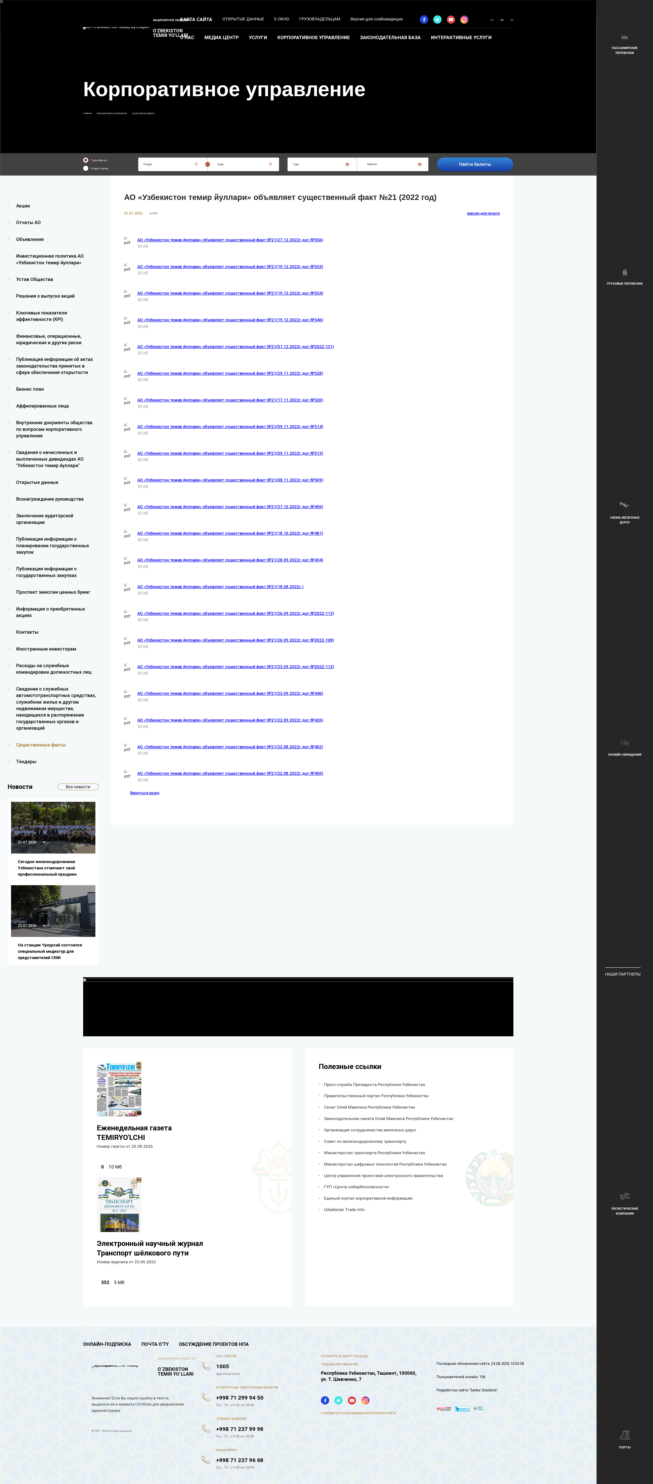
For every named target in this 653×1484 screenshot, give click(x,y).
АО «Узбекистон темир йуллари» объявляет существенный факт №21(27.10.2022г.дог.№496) (230, 506)
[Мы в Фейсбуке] (424, 19)
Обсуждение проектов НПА (214, 1344)
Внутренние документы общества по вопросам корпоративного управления (54, 429)
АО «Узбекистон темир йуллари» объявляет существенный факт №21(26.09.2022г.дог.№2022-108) (235, 640)
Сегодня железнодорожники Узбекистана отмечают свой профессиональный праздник (47, 868)
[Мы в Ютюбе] (451, 19)
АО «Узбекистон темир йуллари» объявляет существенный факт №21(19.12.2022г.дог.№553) (230, 266)
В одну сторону (99, 168)
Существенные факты (41, 745)
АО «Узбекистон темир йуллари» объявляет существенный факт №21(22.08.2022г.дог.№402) (230, 746)
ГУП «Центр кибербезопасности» (357, 1186)
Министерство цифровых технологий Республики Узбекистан (385, 1164)
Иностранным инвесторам (46, 649)
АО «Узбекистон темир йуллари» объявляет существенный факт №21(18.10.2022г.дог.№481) (230, 533)
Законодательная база (390, 37)
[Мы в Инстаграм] (464, 19)
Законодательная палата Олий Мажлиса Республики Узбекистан (388, 1118)
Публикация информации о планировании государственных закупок (52, 545)
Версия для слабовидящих (376, 19)
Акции (23, 206)
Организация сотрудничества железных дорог (370, 1130)
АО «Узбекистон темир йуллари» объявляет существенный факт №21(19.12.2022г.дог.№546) (230, 319)
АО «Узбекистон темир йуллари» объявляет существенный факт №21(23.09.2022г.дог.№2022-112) (235, 666)
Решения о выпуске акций (45, 296)
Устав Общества (34, 279)
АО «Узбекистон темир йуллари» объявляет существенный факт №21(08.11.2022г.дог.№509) (230, 479)
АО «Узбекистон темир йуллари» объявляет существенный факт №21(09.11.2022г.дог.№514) (230, 426)
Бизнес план (30, 389)
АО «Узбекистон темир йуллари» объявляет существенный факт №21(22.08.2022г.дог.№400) (230, 773)
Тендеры (26, 761)
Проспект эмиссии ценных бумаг (53, 592)
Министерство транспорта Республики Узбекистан (374, 1152)
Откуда (147, 164)
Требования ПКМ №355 (339, 1364)
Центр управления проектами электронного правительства (383, 1175)
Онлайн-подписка (107, 1344)
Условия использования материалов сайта (358, 1413)
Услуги (258, 37)
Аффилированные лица (42, 406)
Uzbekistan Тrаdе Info (344, 1209)
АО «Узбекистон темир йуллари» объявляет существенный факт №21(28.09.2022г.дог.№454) (230, 559)
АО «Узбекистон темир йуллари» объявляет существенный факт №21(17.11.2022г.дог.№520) (230, 400)
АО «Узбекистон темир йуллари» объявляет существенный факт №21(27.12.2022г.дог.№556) (230, 239)
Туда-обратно (99, 160)
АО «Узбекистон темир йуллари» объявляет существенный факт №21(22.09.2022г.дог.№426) (230, 720)
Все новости (78, 786)
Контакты (27, 632)
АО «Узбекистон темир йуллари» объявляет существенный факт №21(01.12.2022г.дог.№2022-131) (235, 346)
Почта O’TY (155, 1344)
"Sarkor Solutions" (483, 1390)
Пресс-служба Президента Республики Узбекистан (374, 1084)
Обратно (372, 164)
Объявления (30, 239)
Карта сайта (196, 19)
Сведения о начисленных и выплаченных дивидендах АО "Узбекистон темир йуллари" (50, 459)
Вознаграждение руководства (50, 499)
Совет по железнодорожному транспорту (365, 1141)
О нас (187, 37)
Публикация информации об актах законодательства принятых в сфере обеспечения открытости (54, 365)
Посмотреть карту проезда (344, 1356)
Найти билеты (475, 164)
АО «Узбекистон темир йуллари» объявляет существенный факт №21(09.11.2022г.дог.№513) (230, 453)
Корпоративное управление (313, 37)
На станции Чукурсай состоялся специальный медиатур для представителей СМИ (50, 951)
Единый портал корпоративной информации (368, 1198)
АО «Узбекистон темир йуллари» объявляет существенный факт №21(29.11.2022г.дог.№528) (230, 373)
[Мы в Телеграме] (437, 19)
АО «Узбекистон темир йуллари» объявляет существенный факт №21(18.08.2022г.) (220, 586)
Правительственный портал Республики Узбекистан (376, 1095)
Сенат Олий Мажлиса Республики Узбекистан (369, 1107)
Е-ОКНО (281, 19)
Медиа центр (221, 37)
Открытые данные (37, 482)
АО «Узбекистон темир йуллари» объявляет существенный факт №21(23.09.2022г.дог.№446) (230, 693)
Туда (296, 164)
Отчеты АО (28, 222)
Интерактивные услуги (461, 37)
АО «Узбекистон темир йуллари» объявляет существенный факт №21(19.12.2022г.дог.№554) (230, 293)
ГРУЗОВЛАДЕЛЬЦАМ (319, 19)
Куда (220, 164)
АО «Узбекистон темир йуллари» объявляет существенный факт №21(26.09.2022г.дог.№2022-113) (235, 613)
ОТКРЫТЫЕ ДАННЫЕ (243, 19)
